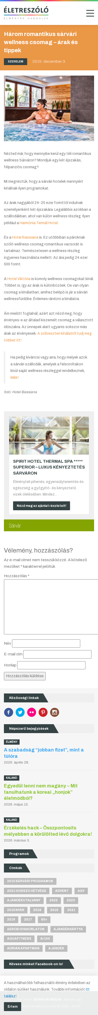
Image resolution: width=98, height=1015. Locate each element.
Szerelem (15, 61)
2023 (71, 900)
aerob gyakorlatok (26, 929)
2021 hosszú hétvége (26, 891)
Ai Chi (45, 938)
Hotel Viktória (18, 279)
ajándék (56, 948)
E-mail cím (13, 654)
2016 (54, 910)
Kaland (11, 777)
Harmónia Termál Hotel (39, 223)
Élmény (12, 741)
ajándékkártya (68, 929)
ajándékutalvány (24, 900)
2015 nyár (15, 910)
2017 (28, 919)
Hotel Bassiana (25, 237)
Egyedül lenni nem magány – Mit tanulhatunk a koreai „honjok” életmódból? (41, 792)
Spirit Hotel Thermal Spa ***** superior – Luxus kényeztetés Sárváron (49, 467)
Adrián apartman (23, 948)
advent (62, 891)
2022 (53, 900)
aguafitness (19, 938)
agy (81, 891)
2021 (71, 910)
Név (7, 643)
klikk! (14, 378)
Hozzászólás (16, 576)
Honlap (10, 665)
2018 (37, 910)
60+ (44, 919)
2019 (11, 919)
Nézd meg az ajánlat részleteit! (41, 506)
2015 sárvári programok (30, 881)
